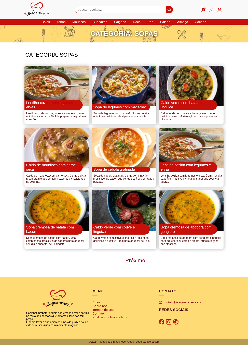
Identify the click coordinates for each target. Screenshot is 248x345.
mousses (79, 22)
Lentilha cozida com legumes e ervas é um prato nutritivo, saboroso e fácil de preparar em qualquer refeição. (56, 116)
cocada (200, 22)
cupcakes (99, 22)
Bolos (96, 302)
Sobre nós (99, 306)
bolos (46, 22)
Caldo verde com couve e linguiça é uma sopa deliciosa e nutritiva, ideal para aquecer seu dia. (121, 239)
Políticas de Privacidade (109, 317)
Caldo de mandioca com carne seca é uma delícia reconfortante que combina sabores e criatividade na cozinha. (56, 178)
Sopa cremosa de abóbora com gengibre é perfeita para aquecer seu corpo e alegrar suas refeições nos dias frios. (191, 240)
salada (165, 22)
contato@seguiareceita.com (183, 302)
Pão (150, 22)
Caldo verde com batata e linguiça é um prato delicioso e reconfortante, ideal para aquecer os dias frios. (189, 116)
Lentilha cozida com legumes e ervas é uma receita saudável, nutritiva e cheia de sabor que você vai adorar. (191, 178)
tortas (61, 22)
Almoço (182, 22)
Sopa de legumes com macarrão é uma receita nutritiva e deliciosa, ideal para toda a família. (121, 115)
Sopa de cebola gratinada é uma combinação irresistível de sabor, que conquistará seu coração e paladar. (124, 178)
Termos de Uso (103, 310)
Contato (98, 313)
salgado (120, 22)
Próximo (134, 260)
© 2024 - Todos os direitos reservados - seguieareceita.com (124, 341)
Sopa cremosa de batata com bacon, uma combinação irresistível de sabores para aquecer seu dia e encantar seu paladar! (55, 240)
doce (137, 22)
